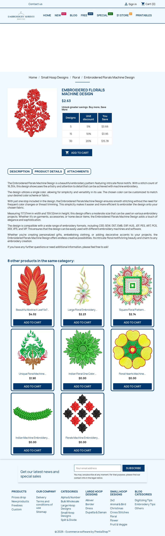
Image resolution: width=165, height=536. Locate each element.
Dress (89, 508)
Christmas (116, 508)
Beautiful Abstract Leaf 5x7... (32, 310)
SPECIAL (102, 15)
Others (139, 508)
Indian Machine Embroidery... (32, 437)
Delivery (41, 497)
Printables (144, 15)
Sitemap (41, 512)
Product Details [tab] (48, 171)
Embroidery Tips (145, 504)
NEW (58, 15)
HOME (47, 15)
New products (20, 501)
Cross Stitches (119, 512)
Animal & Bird (118, 504)
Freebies (17, 505)
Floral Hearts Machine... (132, 373)
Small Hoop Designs (67, 514)
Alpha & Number (70, 497)
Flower (114, 520)
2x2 (112, 500)
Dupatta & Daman (96, 512)
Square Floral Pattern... (132, 310)
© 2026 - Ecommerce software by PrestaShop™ (82, 531)
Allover (90, 500)
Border (90, 504)
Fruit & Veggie (118, 524)
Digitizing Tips (143, 500)
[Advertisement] (82, 47)
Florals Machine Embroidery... (82, 437)
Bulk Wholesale (70, 501)
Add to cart (77, 153)
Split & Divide (69, 520)
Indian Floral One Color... (82, 373)
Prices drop (19, 497)
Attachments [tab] (78, 171)
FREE (84, 15)
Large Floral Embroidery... (82, 310)
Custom (17, 509)
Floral (113, 516)
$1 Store (123, 15)
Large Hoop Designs (68, 507)
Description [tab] (20, 171)
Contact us (35, 4)
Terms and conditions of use (44, 505)
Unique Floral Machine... (32, 373)
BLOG (73, 15)
